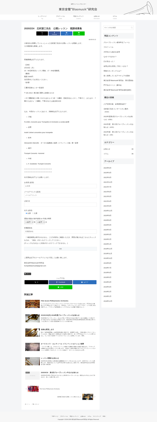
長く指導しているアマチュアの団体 (117, 76)
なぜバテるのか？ (110, 57)
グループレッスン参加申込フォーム (117, 42)
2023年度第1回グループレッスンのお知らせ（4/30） (118, 118)
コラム (89, 416)
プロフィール (108, 47)
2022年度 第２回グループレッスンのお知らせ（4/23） (118, 125)
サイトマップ (97, 416)
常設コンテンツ (74, 416)
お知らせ (28, 273)
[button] (131, 28)
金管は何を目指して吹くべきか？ (116, 66)
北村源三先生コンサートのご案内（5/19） (116, 110)
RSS (104, 416)
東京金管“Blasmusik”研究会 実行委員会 (118, 80)
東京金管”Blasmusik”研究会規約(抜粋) (117, 90)
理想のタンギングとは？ (113, 71)
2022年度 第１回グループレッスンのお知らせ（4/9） (118, 133)
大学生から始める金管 (112, 52)
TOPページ (55, 416)
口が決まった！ (109, 61)
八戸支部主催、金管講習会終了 (115, 104)
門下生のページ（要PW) (112, 85)
